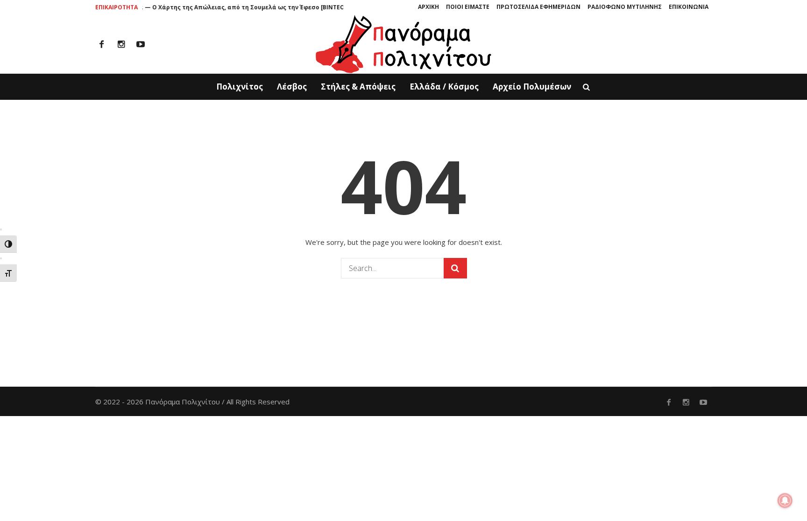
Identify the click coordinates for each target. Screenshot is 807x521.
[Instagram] (121, 44)
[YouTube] (140, 44)
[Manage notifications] (785, 500)
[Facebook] (101, 44)
